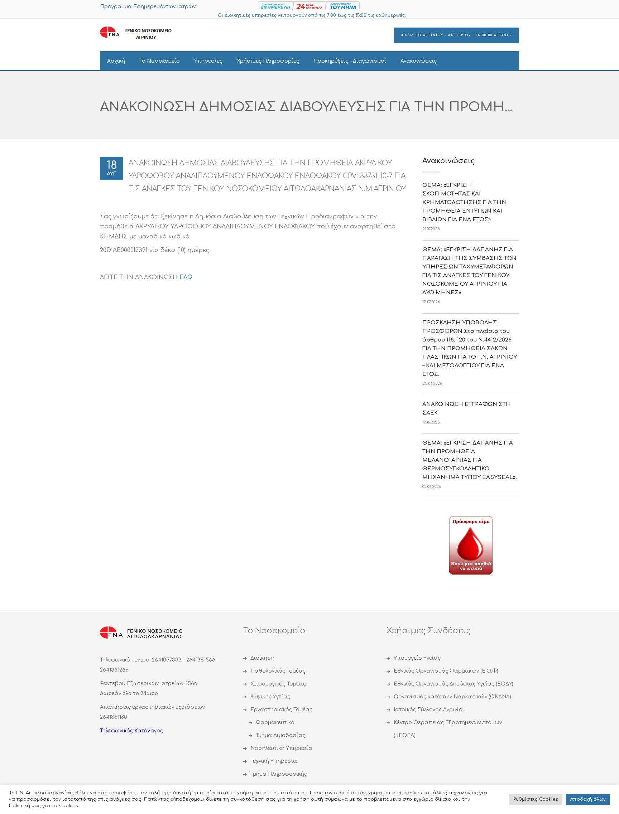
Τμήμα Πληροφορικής (278, 774)
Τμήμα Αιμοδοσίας (280, 735)
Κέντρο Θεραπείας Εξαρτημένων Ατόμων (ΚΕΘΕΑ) (448, 729)
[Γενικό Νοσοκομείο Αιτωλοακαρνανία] (141, 33)
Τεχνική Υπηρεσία (273, 761)
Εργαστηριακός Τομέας (281, 709)
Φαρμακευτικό (275, 722)
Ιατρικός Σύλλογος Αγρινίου (430, 709)
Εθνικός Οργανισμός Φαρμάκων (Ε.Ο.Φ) (446, 671)
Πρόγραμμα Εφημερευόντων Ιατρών (148, 6)
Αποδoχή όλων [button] (588, 799)
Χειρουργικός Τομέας (278, 684)
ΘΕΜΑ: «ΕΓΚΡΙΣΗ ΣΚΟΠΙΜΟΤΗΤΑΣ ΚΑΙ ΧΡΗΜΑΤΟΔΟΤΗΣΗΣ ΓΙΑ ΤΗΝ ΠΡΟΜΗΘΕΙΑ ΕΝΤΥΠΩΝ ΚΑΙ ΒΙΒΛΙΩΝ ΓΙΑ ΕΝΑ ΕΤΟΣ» (464, 202)
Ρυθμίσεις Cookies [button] (535, 799)
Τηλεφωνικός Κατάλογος (131, 730)
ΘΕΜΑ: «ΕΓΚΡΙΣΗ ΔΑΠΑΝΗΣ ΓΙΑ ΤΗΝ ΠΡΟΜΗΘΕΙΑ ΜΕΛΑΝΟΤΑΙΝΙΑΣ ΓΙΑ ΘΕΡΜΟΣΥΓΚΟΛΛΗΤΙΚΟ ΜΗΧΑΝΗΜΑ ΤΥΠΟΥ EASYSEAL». (469, 460)
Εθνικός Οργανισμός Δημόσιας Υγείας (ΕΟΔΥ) (453, 684)
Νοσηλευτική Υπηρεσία (281, 748)
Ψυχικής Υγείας (270, 696)
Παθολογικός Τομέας (278, 671)
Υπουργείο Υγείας (417, 658)
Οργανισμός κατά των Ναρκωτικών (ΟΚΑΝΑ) (452, 696)
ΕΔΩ (185, 277)
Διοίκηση (262, 658)
